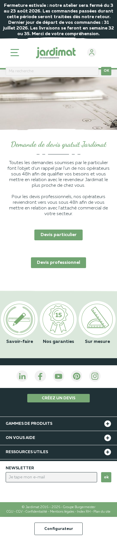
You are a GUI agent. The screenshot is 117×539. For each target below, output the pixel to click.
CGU (10, 511)
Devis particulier (59, 235)
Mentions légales (62, 511)
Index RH (84, 511)
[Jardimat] (56, 52)
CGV (19, 511)
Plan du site (101, 511)
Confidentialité (36, 511)
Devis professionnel (58, 262)
